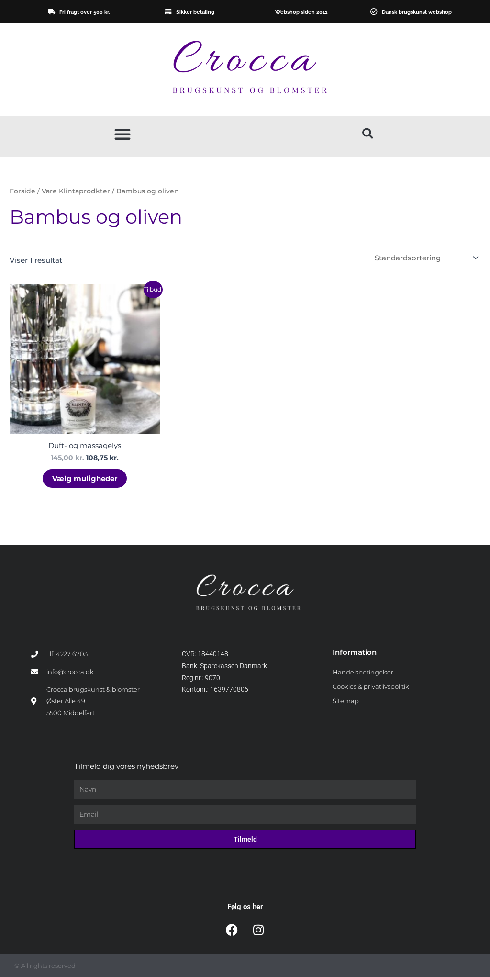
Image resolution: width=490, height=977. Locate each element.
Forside (22, 191)
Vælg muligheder (84, 478)
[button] (122, 134)
